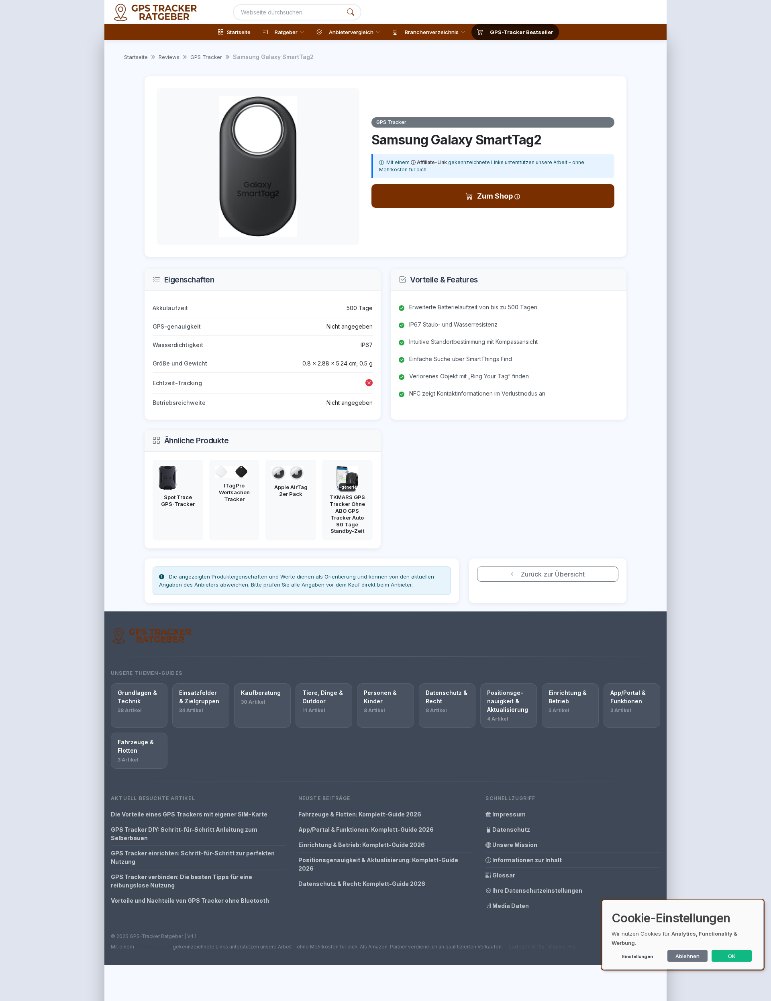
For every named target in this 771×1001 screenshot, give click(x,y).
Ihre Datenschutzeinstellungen (536, 890)
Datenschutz (510, 829)
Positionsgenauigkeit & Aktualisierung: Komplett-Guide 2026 (378, 864)
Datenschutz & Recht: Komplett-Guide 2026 (361, 883)
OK (732, 956)
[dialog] (682, 934)
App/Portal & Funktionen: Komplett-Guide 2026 (366, 829)
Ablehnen (687, 956)
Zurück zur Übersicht (553, 574)
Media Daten (510, 905)
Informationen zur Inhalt (526, 860)
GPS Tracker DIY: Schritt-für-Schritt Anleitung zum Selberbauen (184, 833)
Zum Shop (495, 196)
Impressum (508, 814)
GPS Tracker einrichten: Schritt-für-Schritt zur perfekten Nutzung (193, 857)
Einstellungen (637, 956)
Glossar (503, 875)
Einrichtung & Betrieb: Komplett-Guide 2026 (361, 844)
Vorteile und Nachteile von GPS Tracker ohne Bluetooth (190, 900)
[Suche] (350, 12)
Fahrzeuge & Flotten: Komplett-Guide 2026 (359, 814)
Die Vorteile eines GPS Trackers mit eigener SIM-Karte (189, 814)
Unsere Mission (514, 844)
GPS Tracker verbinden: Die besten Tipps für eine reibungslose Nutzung (181, 881)
